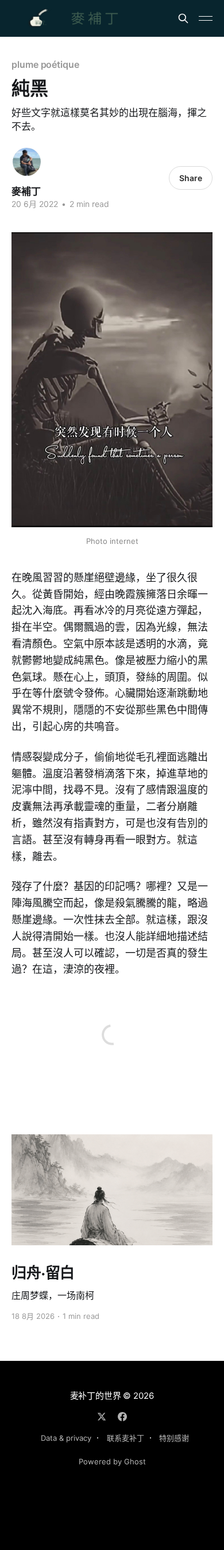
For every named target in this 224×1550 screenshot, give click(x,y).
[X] (101, 1416)
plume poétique (45, 64)
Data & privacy (66, 1437)
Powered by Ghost (112, 1461)
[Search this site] (183, 18)
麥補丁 (26, 191)
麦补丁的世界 (95, 1395)
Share (190, 178)
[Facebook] (122, 1416)
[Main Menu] (205, 18)
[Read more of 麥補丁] (26, 162)
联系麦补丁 (125, 1437)
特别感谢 (174, 1437)
